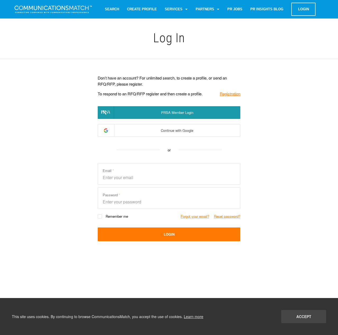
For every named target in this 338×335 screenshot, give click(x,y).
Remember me (117, 216)
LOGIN (169, 234)
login (303, 9)
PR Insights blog (266, 9)
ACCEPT (303, 316)
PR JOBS (234, 9)
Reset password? (227, 216)
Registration (230, 93)
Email (107, 170)
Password (111, 195)
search (112, 9)
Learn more (193, 316)
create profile (142, 9)
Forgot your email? (195, 216)
